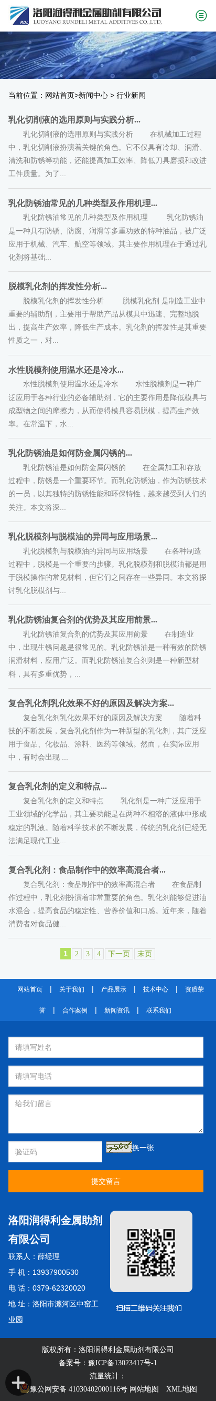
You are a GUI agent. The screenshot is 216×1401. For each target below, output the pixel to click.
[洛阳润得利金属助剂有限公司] (97, 16)
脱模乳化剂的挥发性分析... (57, 286)
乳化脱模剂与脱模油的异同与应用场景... (82, 536)
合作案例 (75, 1010)
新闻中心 (93, 95)
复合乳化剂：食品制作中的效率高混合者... (87, 869)
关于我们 (71, 989)
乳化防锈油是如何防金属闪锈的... (70, 452)
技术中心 (155, 989)
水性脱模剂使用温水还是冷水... (66, 369)
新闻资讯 (116, 1010)
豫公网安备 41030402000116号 (78, 1389)
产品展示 (113, 989)
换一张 (143, 1148)
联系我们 (158, 1010)
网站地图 (144, 1389)
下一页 (119, 954)
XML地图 (181, 1389)
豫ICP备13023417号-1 (122, 1363)
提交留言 (106, 1181)
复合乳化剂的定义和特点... (57, 786)
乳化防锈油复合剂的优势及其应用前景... (82, 619)
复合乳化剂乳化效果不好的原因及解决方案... (91, 703)
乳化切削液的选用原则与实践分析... (74, 119)
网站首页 (59, 95)
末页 (144, 954)
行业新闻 (131, 95)
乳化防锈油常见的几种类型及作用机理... (82, 203)
